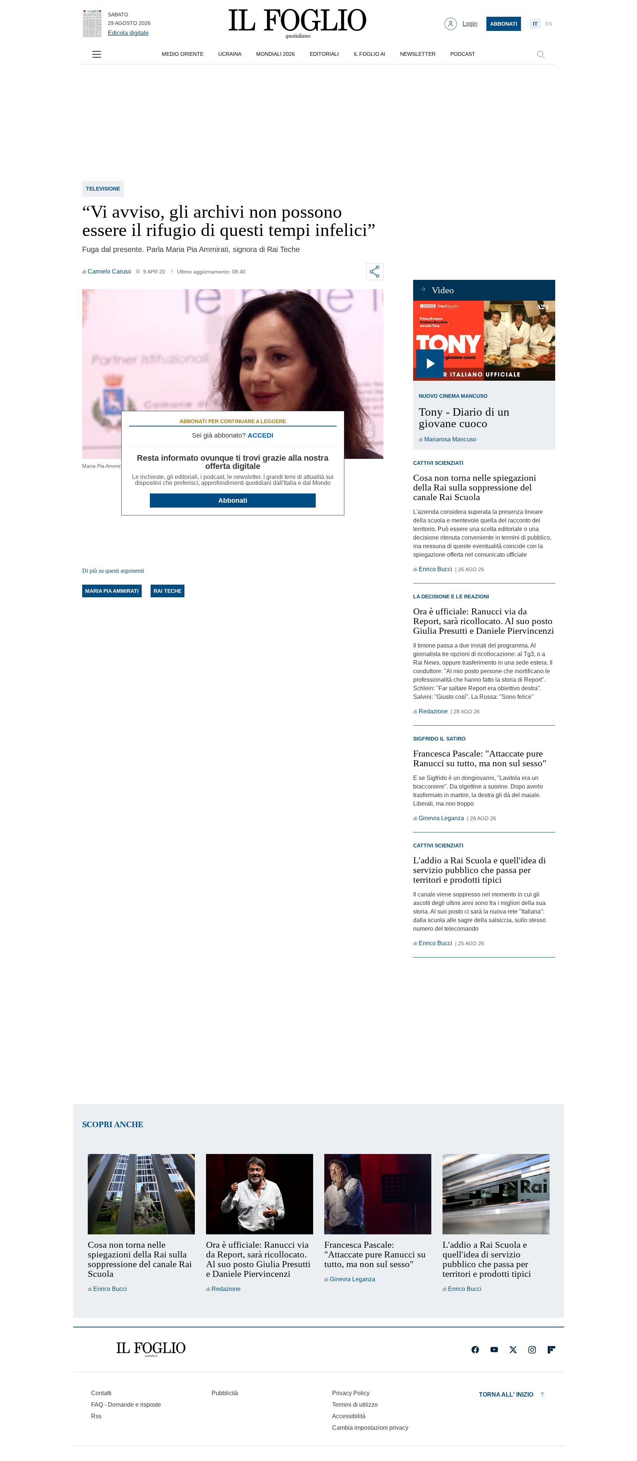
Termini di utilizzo (355, 1404)
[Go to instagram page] (532, 1349)
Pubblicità (225, 1393)
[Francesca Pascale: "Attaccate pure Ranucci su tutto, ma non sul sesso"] (377, 1194)
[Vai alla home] (297, 24)
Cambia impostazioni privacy (370, 1428)
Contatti (101, 1393)
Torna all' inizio (506, 1394)
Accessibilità (349, 1416)
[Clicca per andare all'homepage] (151, 1349)
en (548, 24)
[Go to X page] (513, 1349)
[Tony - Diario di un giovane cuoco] (484, 341)
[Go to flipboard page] (551, 1349)
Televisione (103, 189)
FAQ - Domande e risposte (126, 1404)
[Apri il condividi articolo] (374, 271)
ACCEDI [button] (260, 435)
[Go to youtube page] (494, 1349)
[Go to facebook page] (475, 1349)
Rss (96, 1416)
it (535, 24)
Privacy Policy (351, 1393)
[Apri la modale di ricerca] (540, 54)
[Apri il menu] (96, 54)
